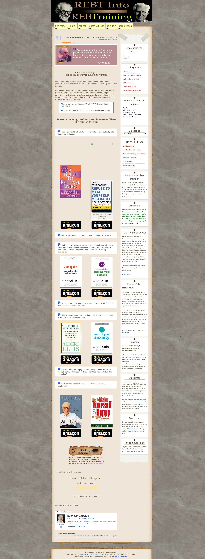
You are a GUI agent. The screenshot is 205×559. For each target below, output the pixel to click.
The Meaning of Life (129, 87)
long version (126, 332)
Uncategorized (103, 39)
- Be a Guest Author (128, 112)
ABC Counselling (128, 146)
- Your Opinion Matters (129, 117)
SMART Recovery (129, 165)
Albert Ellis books (99, 536)
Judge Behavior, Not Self (131, 79)
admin (72, 534)
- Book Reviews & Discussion (131, 115)
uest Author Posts (129, 110)
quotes (111, 37)
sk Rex (126, 108)
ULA (115, 37)
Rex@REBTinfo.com (78, 526)
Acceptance (97, 37)
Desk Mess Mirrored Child (92, 554)
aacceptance (82, 536)
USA (113, 39)
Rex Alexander (78, 516)
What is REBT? (128, 71)
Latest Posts (67, 512)
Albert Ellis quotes (111, 536)
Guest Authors (96, 26)
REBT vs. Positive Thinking (132, 75)
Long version (126, 274)
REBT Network (128, 161)
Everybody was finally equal (132, 90)
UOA (109, 39)
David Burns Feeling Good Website (134, 154)
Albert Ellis (104, 37)
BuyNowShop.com (120, 557)
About (58, 512)
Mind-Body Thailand (129, 157)
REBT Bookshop (128, 83)
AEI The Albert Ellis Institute (132, 150)
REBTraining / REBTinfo (86, 518)
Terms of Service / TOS (139, 404)
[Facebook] (61, 527)
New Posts (60, 26)
